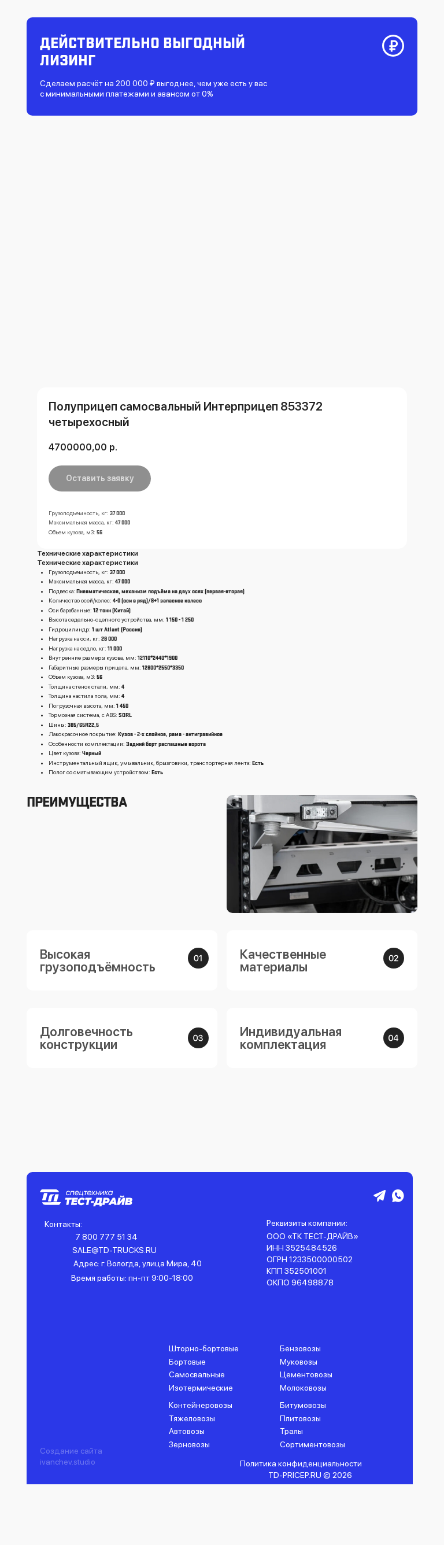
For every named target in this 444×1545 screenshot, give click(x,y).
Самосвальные (197, 1374)
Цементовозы (306, 1374)
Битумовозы (303, 1405)
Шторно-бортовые (204, 1348)
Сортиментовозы (312, 1444)
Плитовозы (300, 1418)
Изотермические (201, 1387)
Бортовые (187, 1361)
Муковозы (298, 1361)
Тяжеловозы (192, 1418)
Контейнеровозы (200, 1405)
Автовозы (187, 1431)
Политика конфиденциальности (301, 1463)
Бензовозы (300, 1348)
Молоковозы (303, 1387)
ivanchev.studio (67, 1461)
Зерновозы (189, 1444)
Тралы (291, 1431)
